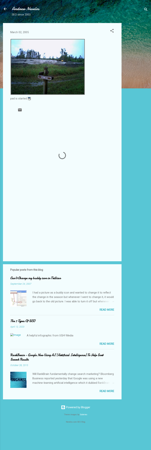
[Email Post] (20, 111)
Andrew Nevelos (25, 9)
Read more (107, 309)
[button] (112, 31)
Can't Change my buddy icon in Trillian (35, 278)
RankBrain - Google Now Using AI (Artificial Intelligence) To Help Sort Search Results (56, 357)
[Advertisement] (136, 78)
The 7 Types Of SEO (22, 321)
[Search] (146, 10)
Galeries (83, 414)
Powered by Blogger (77, 407)
